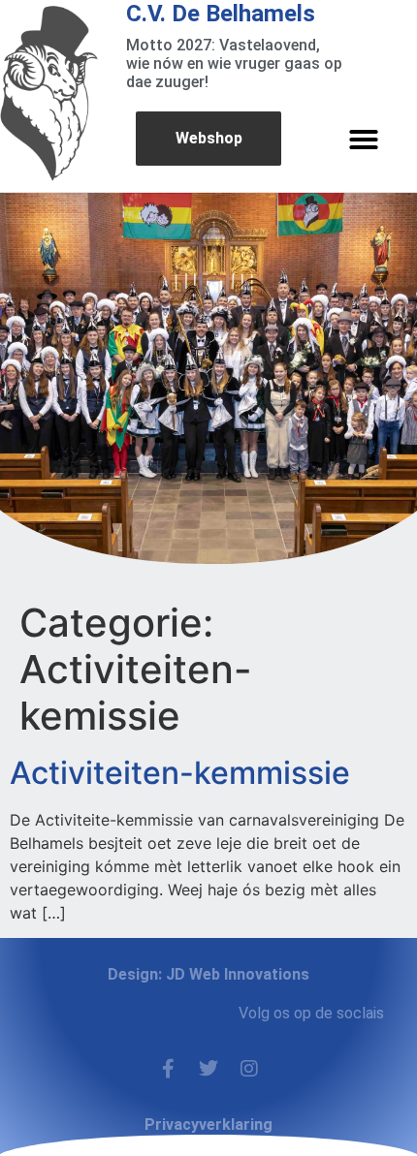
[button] (363, 139)
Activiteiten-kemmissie (180, 773)
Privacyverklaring (208, 1124)
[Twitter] (208, 1068)
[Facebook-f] (167, 1068)
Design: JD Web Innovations (208, 974)
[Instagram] (249, 1068)
